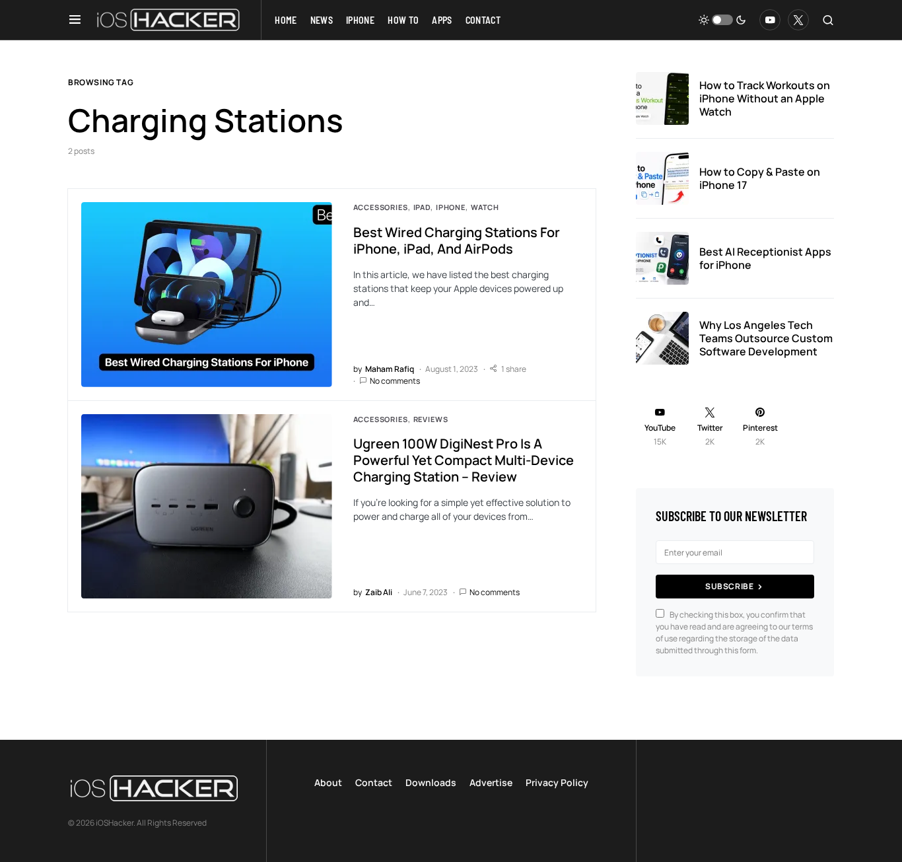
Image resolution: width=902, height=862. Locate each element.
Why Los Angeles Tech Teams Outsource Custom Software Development (766, 338)
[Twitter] (798, 20)
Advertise (490, 782)
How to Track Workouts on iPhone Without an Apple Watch (764, 98)
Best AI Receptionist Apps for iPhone (765, 258)
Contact (373, 782)
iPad (422, 207)
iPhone (451, 207)
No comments (395, 380)
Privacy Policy (557, 782)
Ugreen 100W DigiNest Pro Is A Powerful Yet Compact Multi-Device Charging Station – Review (463, 460)
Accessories (380, 207)
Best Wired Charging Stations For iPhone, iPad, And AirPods (456, 240)
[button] (75, 20)
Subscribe (729, 586)
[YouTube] (770, 20)
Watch (485, 207)
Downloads (430, 782)
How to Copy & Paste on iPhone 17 (759, 178)
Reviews (430, 419)
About (328, 782)
